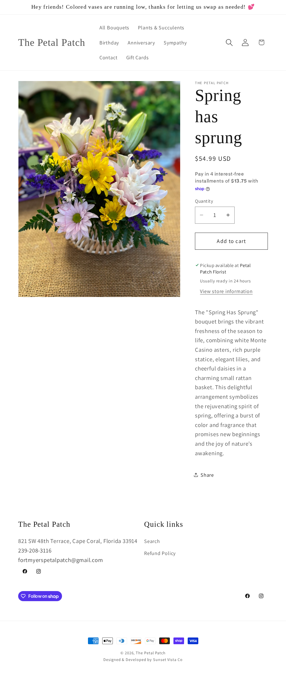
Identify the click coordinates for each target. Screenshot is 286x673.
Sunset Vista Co (168, 659)
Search (152, 541)
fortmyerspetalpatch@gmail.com (60, 560)
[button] (229, 42)
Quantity (204, 201)
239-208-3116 (34, 550)
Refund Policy (160, 553)
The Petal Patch (151, 652)
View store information (226, 291)
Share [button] (207, 474)
